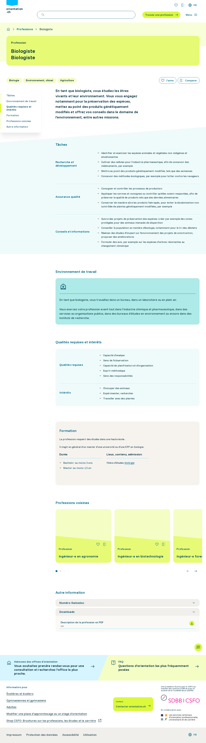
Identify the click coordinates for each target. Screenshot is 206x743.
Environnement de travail (21, 101)
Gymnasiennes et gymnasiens (26, 700)
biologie (130, 462)
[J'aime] (98, 544)
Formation (12, 115)
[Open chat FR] (198, 647)
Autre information (17, 126)
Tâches (10, 95)
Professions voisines (18, 121)
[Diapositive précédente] (188, 571)
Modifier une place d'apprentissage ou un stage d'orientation (46, 714)
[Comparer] (105, 544)
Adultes (11, 707)
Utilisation (90, 735)
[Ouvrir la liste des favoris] (176, 5)
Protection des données (42, 735)
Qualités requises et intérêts (18, 108)
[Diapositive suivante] (196, 571)
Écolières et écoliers (19, 693)
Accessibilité (70, 735)
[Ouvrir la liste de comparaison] (183, 5)
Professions (25, 29)
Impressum (14, 735)
